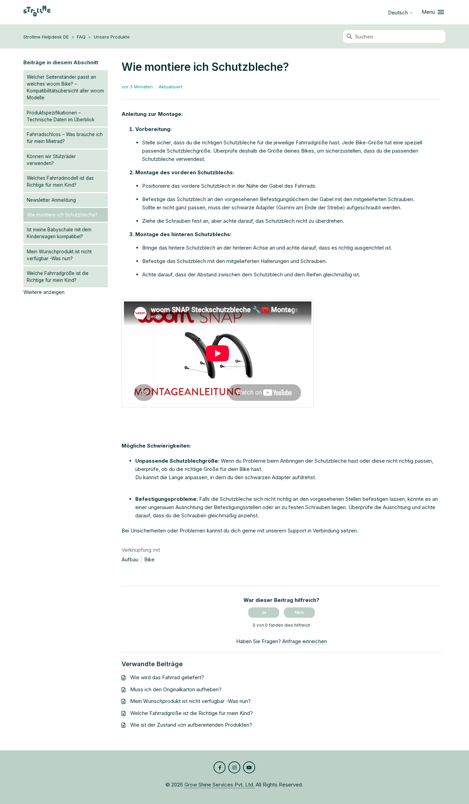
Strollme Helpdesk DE (46, 37)
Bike (149, 559)
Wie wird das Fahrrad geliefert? (167, 677)
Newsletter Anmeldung (51, 200)
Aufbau (130, 559)
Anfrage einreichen (304, 641)
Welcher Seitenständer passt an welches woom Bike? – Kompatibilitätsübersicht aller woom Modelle (65, 87)
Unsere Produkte (112, 37)
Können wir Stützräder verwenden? (51, 160)
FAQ (81, 37)
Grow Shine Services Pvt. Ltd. (219, 784)
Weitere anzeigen (44, 292)
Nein (299, 612)
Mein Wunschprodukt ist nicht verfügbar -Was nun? (59, 255)
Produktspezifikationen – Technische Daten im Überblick (60, 116)
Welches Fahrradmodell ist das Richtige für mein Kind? (60, 181)
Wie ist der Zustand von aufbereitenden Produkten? (191, 725)
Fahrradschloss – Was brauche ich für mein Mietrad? (65, 138)
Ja (263, 612)
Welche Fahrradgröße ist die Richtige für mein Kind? (58, 277)
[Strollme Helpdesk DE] (36, 12)
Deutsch (398, 12)
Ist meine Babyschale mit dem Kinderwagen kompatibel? (59, 233)
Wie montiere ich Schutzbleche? (62, 215)
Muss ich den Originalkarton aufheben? (175, 689)
